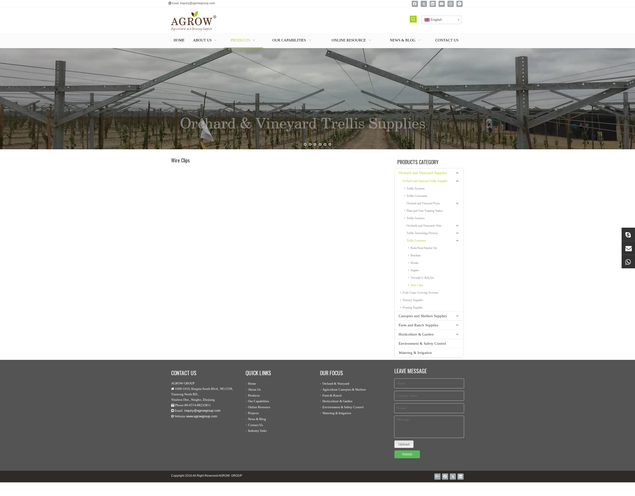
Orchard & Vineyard (335, 383)
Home (252, 383)
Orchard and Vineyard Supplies (423, 173)
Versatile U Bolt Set (422, 277)
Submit (407, 454)
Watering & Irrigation (415, 353)
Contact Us (255, 425)
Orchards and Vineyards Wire (424, 225)
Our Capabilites (258, 401)
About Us (254, 389)
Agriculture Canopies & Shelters (344, 389)
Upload (404, 444)
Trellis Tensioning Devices (422, 233)
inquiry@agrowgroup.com (197, 3)
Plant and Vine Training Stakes (425, 211)
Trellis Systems (416, 188)
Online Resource (259, 407)
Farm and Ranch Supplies (418, 325)
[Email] (628, 248)
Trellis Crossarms (417, 196)
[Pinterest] (459, 4)
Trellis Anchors (416, 218)
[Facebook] (415, 4)
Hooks (414, 263)
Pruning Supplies (413, 307)
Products (254, 395)
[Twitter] (424, 4)
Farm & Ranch (332, 395)
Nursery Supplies (413, 300)
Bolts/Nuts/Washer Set (424, 248)
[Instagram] (450, 4)
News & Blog (257, 419)
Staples (415, 270)
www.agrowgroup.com (201, 416)
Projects (253, 413)
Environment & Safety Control (422, 343)
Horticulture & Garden (416, 334)
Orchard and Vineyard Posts (423, 203)
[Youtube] (442, 4)
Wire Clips (417, 285)
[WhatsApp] (628, 261)
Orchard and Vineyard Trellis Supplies (425, 181)
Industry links (257, 431)
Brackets (416, 255)
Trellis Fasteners (416, 240)
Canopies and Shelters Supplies (423, 316)
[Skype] (628, 234)
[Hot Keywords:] (413, 19)
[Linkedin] (433, 4)
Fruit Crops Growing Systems (420, 292)
